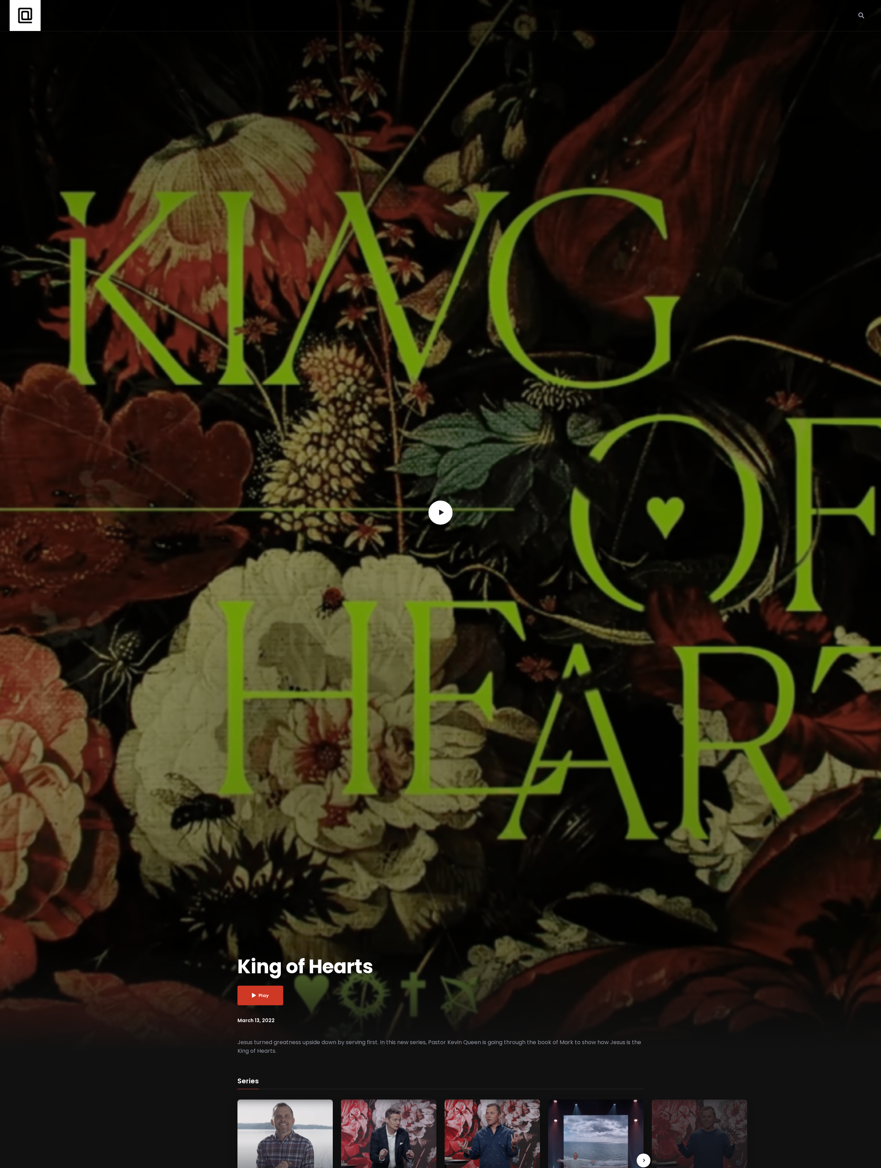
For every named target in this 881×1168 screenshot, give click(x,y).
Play (263, 995)
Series (248, 1081)
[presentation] (643, 1160)
